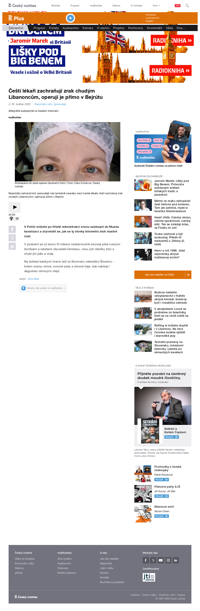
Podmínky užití (167, 595)
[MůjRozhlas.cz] (15, 117)
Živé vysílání (143, 151)
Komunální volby (24, 563)
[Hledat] (187, 5)
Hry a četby (143, 140)
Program (74, 5)
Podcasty (63, 568)
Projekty (119, 28)
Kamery (150, 21)
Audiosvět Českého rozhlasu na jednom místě (158, 166)
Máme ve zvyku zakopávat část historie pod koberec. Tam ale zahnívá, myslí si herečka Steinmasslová (172, 206)
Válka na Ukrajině (24, 558)
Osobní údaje (149, 595)
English (181, 595)
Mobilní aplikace (67, 572)
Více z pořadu (145, 287)
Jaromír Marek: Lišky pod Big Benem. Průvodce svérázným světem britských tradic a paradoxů (171, 187)
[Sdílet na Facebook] (12, 229)
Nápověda (106, 563)
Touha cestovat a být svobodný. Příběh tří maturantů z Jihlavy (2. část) (169, 239)
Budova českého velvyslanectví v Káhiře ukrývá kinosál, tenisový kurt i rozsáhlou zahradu (170, 297)
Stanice (116, 5)
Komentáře (154, 28)
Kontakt (104, 577)
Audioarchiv (152, 18)
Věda (169, 28)
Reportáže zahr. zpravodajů (50, 104)
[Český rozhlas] (22, 5)
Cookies (135, 595)
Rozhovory (135, 28)
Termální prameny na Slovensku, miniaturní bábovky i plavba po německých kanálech (168, 347)
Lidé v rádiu (106, 568)
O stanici (103, 28)
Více (181, 28)
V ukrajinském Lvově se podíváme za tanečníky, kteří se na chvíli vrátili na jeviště (171, 314)
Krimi (157, 140)
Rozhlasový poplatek (112, 582)
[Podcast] (11, 219)
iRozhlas (55, 5)
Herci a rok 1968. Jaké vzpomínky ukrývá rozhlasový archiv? (169, 254)
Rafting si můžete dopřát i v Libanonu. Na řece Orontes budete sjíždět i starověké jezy (171, 330)
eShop (18, 572)
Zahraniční (16, 28)
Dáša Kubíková (82, 183)
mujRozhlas (96, 5)
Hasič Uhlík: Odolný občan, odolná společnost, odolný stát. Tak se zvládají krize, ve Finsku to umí (172, 222)
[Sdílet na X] (12, 237)
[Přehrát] (14, 207)
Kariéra (104, 572)
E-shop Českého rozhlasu (153, 365)
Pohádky (141, 146)
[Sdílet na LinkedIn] (12, 246)
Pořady (54, 28)
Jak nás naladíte (109, 558)
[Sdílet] (17, 219)
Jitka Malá (33, 278)
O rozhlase (136, 5)
